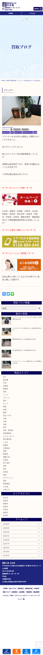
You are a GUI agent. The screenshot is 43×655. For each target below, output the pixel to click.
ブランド (6, 397)
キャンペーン (17, 651)
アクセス (32, 13)
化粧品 (5, 472)
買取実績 (36, 651)
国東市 (5, 503)
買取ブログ (6, 592)
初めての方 (12, 588)
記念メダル (7, 415)
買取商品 (20, 588)
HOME (10, 13)
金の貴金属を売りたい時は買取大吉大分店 (24, 350)
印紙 (4, 424)
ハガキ (5, 442)
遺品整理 (36, 592)
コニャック (18, 132)
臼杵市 (5, 509)
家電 (4, 451)
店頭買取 (14, 592)
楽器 (4, 466)
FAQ (11, 595)
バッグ (5, 394)
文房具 (5, 460)
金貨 (4, 409)
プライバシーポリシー (22, 595)
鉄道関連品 (7, 433)
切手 (4, 427)
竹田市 (5, 515)
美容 (4, 480)
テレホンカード (9, 436)
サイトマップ (35, 595)
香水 (4, 469)
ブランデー (6, 132)
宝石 (4, 383)
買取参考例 (28, 588)
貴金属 (5, 380)
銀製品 (5, 388)
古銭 (4, 418)
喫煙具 (5, 454)
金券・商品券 (8, 430)
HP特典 (36, 588)
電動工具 (6, 457)
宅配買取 (29, 592)
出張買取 (21, 592)
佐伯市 (5, 500)
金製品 (5, 386)
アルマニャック (27, 132)
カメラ (5, 403)
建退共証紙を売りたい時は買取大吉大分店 (24, 339)
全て (12, 132)
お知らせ (6, 489)
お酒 (35, 132)
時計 (4, 400)
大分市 (5, 497)
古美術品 (6, 448)
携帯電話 (6, 483)
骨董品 (5, 445)
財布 (4, 391)
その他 (5, 486)
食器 (4, 406)
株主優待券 (7, 439)
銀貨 (4, 412)
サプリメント (8, 477)
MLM (5, 474)
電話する (7, 651)
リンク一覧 (21, 599)
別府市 (5, 506)
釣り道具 (6, 463)
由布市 (5, 512)
